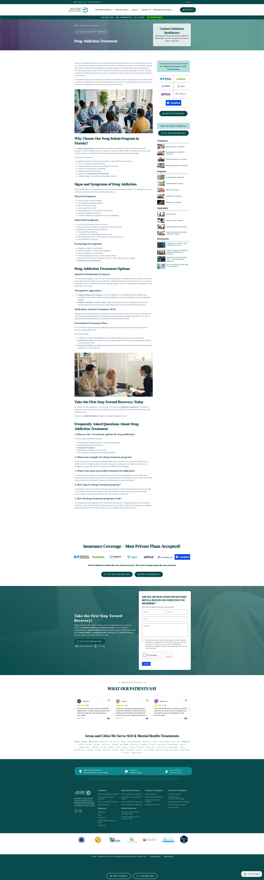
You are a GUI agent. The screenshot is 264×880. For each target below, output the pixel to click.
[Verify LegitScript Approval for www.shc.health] (184, 843)
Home (76, 25)
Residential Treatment (174, 202)
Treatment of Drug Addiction (89, 261)
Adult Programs (150, 794)
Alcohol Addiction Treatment (131, 805)
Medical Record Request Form (106, 821)
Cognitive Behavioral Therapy (89, 295)
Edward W (163, 701)
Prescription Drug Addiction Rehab (131, 798)
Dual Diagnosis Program (154, 797)
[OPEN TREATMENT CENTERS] (112, 10)
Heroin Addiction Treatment (131, 794)
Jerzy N (124, 701)
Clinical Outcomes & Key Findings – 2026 (130, 813)
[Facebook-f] (187, 2)
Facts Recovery (103, 805)
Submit (146, 664)
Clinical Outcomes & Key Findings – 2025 (130, 817)
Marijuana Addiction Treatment (177, 165)
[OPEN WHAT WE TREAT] (129, 10)
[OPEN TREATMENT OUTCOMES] (172, 10)
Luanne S (86, 701)
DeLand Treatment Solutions (108, 802)
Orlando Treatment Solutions (108, 794)
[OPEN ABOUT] (138, 10)
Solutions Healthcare (129, 407)
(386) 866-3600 (90, 416)
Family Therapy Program (174, 220)
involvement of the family (98, 174)
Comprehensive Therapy (174, 183)
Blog (99, 815)
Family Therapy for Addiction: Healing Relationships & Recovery (177, 252)
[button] (91, 32)
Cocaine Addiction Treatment (132, 802)
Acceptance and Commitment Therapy (176, 798)
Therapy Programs (175, 794)
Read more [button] (81, 718)
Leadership (102, 812)
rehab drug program (86, 148)
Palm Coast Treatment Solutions (106, 798)
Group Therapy (171, 214)
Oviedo (77, 742)
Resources (101, 825)
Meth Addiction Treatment (175, 146)
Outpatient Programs (86, 448)
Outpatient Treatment (174, 196)
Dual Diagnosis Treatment (175, 177)
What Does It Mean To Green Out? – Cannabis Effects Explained (177, 259)
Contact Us (102, 818)
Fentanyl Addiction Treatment (176, 159)
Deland (84, 742)
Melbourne (185, 742)
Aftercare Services (172, 190)
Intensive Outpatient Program (152, 801)
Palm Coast (93, 742)
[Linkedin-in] (189, 2)
